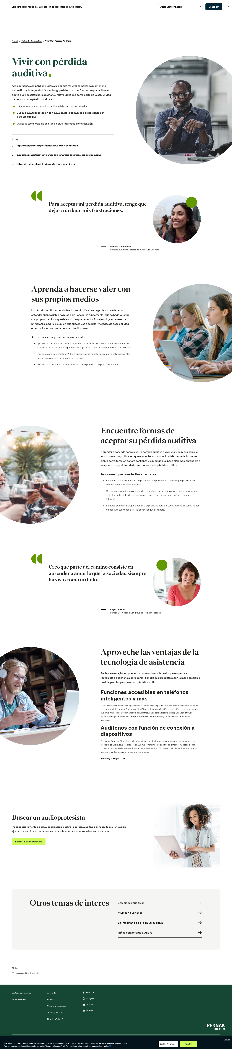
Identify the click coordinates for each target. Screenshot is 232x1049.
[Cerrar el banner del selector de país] (228, 6)
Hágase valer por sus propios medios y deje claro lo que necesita (47, 145)
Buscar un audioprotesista (28, 841)
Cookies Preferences (168, 1044)
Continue (227, 1040)
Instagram (90, 998)
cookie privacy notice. (100, 1046)
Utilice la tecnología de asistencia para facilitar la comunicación (46, 164)
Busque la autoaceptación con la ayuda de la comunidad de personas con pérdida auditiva (59, 154)
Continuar (214, 6)
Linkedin (89, 1004)
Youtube (89, 1011)
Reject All (188, 1044)
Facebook (90, 992)
